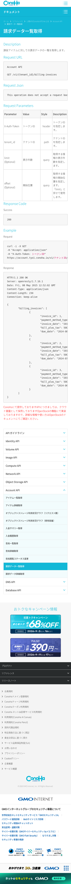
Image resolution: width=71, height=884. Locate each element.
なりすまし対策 (49, 835)
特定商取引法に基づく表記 (16, 732)
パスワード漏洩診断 (11, 819)
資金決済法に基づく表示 (15, 737)
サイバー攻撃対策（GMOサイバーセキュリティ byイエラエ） (29, 831)
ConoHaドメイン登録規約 (16, 696)
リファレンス (17, 21)
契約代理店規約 (11, 727)
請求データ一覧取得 (14, 24)
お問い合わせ (10, 748)
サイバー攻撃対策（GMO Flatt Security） (20, 835)
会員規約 (8, 691)
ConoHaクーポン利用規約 (16, 706)
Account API (57, 21)
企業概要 (8, 763)
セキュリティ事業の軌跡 (13, 839)
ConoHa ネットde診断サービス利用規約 (23, 712)
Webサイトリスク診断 (33, 819)
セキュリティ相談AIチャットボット (17, 823)
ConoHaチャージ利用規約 (16, 701)
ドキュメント (11, 12)
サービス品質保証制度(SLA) (17, 743)
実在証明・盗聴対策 (11, 827)
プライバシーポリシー (14, 753)
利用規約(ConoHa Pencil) (16, 722)
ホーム (6, 21)
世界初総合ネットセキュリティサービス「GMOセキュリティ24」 (31, 815)
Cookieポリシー (11, 758)
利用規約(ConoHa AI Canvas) (18, 717)
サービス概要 (10, 768)
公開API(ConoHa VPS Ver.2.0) (38, 21)
